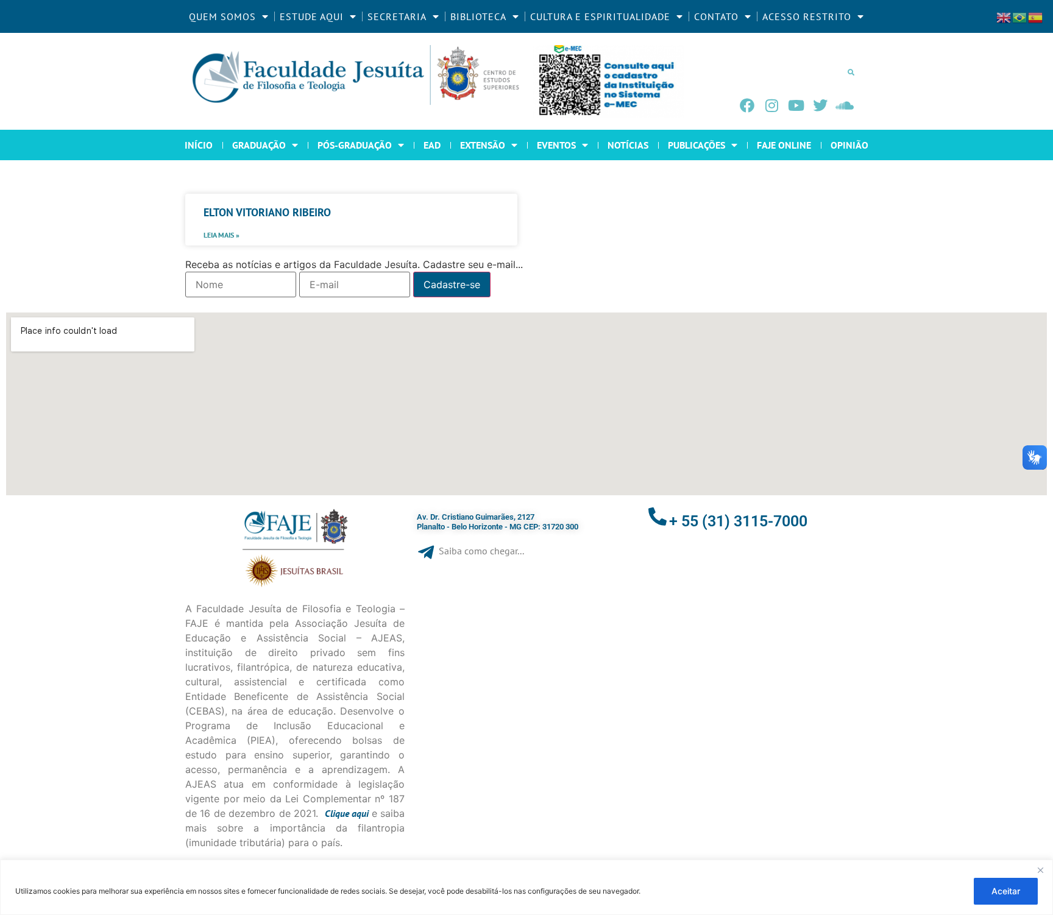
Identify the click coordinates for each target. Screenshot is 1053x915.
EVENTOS (556, 145)
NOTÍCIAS (628, 145)
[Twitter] (820, 105)
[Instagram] (771, 105)
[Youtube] (796, 105)
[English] (1004, 16)
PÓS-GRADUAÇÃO (354, 145)
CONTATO (716, 16)
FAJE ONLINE (784, 145)
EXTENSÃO (482, 145)
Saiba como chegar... (481, 551)
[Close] (1040, 870)
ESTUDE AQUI (312, 16)
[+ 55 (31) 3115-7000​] (657, 516)
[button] (851, 72)
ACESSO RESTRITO (806, 16)
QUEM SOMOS (222, 16)
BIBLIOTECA (478, 16)
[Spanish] (1036, 16)
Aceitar (1005, 891)
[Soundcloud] (844, 105)
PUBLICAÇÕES (696, 145)
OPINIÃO (849, 145)
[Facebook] (747, 105)
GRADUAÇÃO (259, 145)
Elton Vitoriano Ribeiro (267, 212)
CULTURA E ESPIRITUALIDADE (600, 16)
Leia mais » (221, 234)
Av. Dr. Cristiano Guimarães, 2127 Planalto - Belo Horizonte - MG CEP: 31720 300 (497, 521)
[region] (526, 887)
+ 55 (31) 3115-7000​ (738, 521)
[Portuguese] (1020, 16)
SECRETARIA (397, 16)
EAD (432, 145)
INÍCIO (199, 145)
